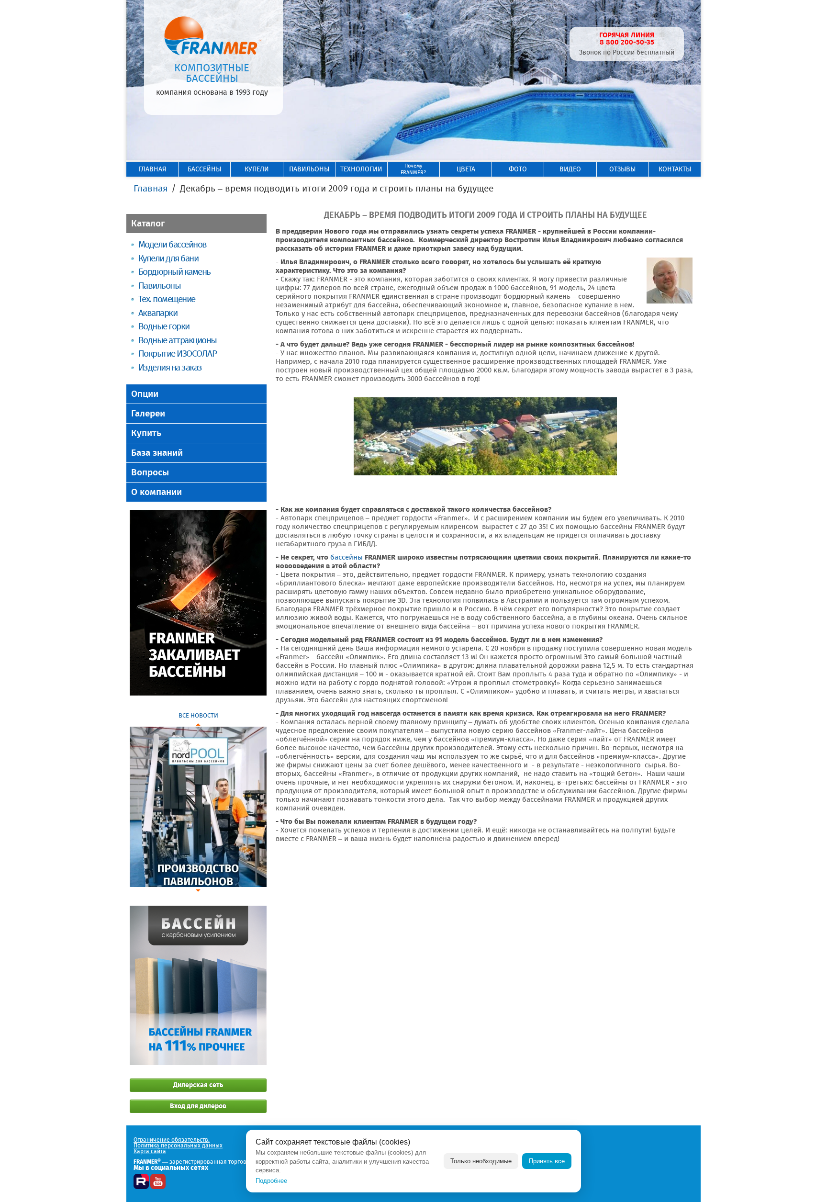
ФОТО (518, 169)
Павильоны (159, 285)
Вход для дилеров (198, 1106)
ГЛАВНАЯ (152, 169)
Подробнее (271, 1180)
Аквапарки (157, 312)
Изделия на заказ (170, 367)
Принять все (547, 1161)
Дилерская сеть (198, 1085)
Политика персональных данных (178, 1145)
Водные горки (164, 326)
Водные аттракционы (177, 340)
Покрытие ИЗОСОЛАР (177, 353)
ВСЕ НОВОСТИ (198, 715)
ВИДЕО (570, 169)
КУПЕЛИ (257, 169)
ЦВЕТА (466, 169)
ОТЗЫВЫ (622, 169)
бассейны (346, 557)
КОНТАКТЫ (675, 169)
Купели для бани (168, 258)
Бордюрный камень (174, 271)
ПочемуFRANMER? (413, 169)
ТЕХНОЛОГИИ (361, 169)
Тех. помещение (166, 298)
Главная (151, 188)
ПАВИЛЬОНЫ (309, 169)
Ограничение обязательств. (172, 1139)
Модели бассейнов (172, 244)
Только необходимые (481, 1161)
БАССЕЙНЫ (204, 169)
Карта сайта (150, 1151)
